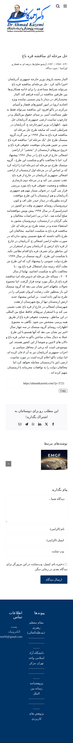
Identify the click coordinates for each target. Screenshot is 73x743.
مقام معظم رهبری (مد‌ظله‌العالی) (36, 627)
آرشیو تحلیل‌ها (39, 64)
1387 (50, 64)
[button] (64, 464)
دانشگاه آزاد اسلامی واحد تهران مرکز (36, 657)
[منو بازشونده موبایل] (65, 6)
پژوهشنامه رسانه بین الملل (36, 688)
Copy (63, 390)
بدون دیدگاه (52, 68)
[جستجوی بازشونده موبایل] (58, 6)
